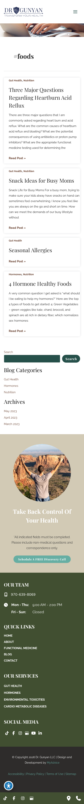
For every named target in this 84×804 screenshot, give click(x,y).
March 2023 (12, 424)
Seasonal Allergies (30, 250)
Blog (8, 654)
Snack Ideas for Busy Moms (41, 180)
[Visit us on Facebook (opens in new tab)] (13, 733)
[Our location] (68, 798)
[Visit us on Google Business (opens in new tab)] (27, 733)
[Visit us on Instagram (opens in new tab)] (20, 733)
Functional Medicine (20, 648)
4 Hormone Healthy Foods (40, 283)
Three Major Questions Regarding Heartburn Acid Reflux (40, 97)
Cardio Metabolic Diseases (25, 706)
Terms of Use (54, 774)
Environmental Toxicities (24, 699)
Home (8, 635)
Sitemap (70, 774)
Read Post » (17, 158)
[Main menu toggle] (75, 12)
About (9, 641)
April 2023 (10, 417)
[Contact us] (78, 798)
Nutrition (28, 80)
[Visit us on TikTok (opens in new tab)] (7, 733)
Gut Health (15, 80)
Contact (10, 660)
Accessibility (16, 774)
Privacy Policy (35, 774)
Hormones (15, 274)
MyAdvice (53, 762)
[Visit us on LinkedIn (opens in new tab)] (40, 733)
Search (8, 352)
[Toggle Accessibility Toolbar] (8, 785)
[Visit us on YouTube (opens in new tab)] (33, 733)
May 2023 (10, 411)
